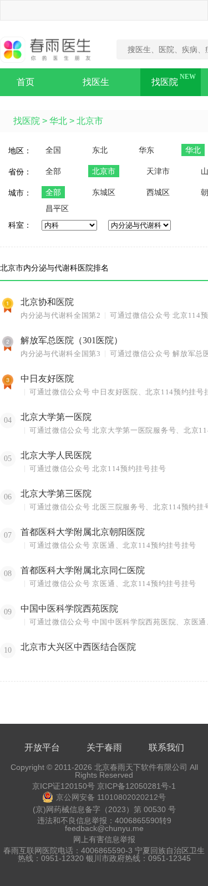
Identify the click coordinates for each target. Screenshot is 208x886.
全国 (53, 150)
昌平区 (57, 208)
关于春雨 (104, 747)
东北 (100, 150)
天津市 (158, 171)
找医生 (96, 82)
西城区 (158, 192)
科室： (20, 225)
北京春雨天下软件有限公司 (140, 767)
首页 (25, 82)
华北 (58, 121)
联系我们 (166, 747)
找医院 (164, 82)
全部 (53, 171)
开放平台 (42, 747)
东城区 (103, 192)
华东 (146, 150)
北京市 (90, 121)
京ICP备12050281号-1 (136, 786)
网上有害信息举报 (104, 839)
